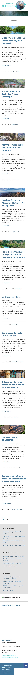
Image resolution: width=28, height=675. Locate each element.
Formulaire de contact (8, 655)
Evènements (21, 361)
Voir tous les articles (8, 590)
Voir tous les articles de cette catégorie (14, 545)
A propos (15, 71)
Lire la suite (5, 65)
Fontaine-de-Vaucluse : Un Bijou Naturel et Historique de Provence (13, 254)
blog (18, 71)
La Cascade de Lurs (11, 297)
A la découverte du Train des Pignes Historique (11, 94)
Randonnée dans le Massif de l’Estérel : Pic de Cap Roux (13, 203)
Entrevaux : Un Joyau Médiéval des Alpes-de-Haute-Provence (13, 385)
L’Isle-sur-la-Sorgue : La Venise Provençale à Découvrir (13, 40)
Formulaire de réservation (9, 657)
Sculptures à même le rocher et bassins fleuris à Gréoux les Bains (14, 479)
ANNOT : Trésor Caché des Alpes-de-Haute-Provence (12, 147)
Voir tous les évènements (10, 566)
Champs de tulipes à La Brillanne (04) (13, 556)
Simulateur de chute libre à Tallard (12, 563)
